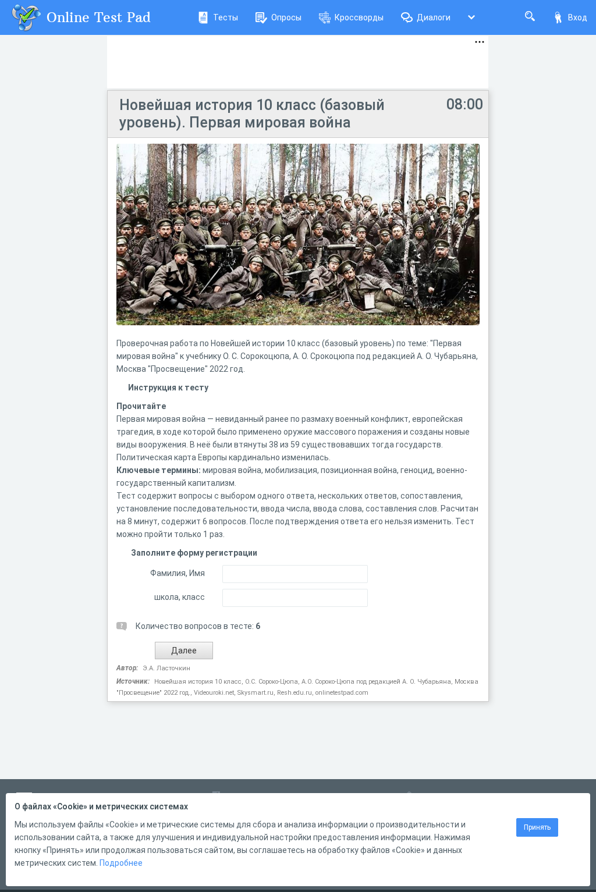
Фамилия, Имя (177, 573)
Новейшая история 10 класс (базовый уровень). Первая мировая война (252, 114)
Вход (577, 17)
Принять (537, 827)
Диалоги (433, 17)
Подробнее (121, 863)
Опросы (286, 17)
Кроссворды (359, 17)
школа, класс (179, 597)
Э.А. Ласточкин (166, 668)
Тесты (225, 17)
